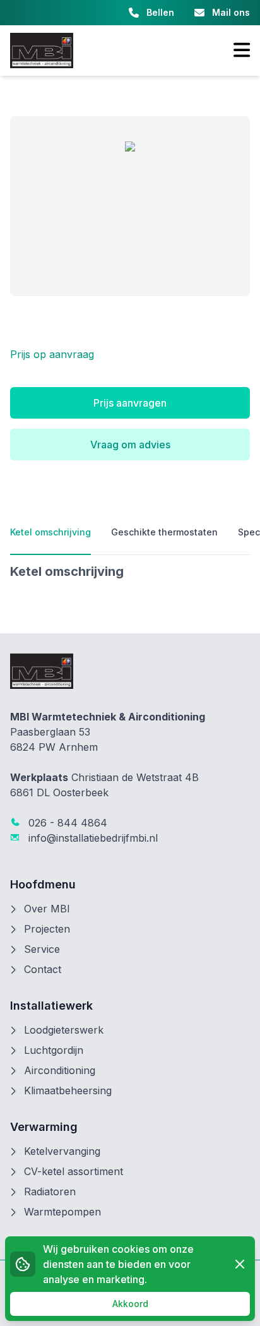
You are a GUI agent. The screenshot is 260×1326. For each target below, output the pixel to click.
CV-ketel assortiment (73, 1171)
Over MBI (47, 908)
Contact (42, 969)
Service (42, 949)
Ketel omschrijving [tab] (50, 532)
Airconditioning (59, 1070)
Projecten (47, 929)
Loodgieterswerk (63, 1030)
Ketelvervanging (62, 1151)
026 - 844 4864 (66, 822)
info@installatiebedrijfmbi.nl (91, 838)
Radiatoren (50, 1191)
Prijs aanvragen (130, 403)
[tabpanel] (130, 571)
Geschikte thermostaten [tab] (164, 532)
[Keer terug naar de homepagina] (41, 50)
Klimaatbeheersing (68, 1090)
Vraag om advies (130, 444)
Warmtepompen (62, 1211)
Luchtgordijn (53, 1050)
